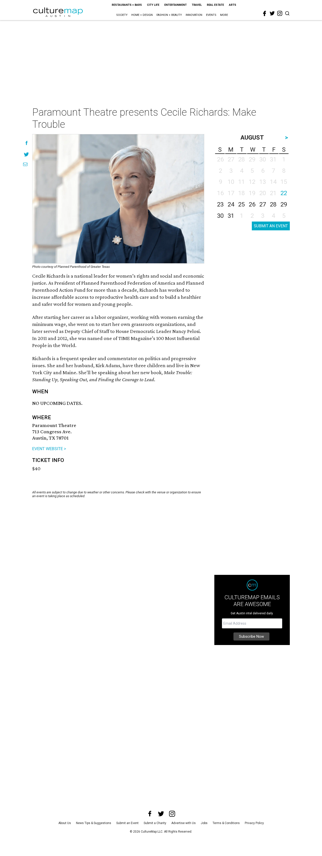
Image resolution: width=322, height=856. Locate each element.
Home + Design (142, 15)
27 (262, 204)
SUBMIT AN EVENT (271, 226)
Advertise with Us (183, 823)
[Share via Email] (25, 164)
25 (241, 204)
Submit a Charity (155, 823)
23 (220, 204)
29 (283, 204)
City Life (153, 5)
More (224, 15)
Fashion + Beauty (169, 15)
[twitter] (272, 13)
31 (231, 215)
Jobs (204, 823)
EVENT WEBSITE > (49, 448)
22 (283, 193)
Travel (197, 5)
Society (122, 15)
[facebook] (264, 13)
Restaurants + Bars (127, 5)
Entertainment (175, 5)
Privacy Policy (254, 823)
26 (252, 204)
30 (220, 215)
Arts (232, 5)
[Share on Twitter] (26, 154)
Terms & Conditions (226, 823)
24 (231, 204)
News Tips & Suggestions (93, 823)
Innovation (194, 15)
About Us (64, 823)
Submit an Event (127, 823)
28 (273, 204)
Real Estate (215, 5)
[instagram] (279, 13)
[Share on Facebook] (26, 143)
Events (211, 15)
